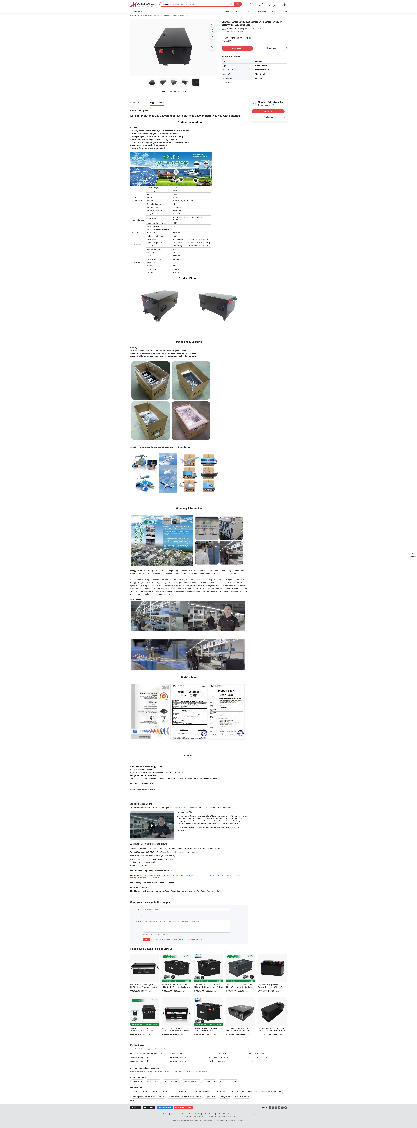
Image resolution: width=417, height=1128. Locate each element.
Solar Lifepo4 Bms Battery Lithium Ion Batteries (148, 1097)
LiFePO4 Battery (174, 875)
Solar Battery (185, 875)
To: (141, 916)
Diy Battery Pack (209, 1081)
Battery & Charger (153, 1081)
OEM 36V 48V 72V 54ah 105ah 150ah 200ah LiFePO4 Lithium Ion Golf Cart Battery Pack (239, 987)
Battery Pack (184, 16)
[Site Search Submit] (238, 4)
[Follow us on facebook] (270, 1107)
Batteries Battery (219, 1091)
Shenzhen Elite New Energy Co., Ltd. (239, 29)
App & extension (260, 11)
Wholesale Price (221, 1114)
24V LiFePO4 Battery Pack (178, 1057)
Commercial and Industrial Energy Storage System (147, 1053)
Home (132, 16)
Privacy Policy (242, 1120)
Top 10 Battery (210, 1097)
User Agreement (220, 1120)
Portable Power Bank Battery (218, 1061)
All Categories (137, 11)
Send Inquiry (237, 48)
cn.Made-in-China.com (229, 1116)
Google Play (149, 1107)
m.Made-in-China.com (213, 1116)
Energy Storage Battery (199, 875)
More (132, 1101)
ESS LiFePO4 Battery (176, 1053)
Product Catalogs (161, 1049)
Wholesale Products (208, 1114)
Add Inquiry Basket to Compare (174, 91)
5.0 (261, 105)
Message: (139, 921)
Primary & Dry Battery (171, 1081)
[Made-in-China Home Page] (142, 4)
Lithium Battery (148, 875)
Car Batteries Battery (237, 1091)
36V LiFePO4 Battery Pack (217, 1057)
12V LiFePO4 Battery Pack (139, 1057)
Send (146, 939)
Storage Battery (137, 1081)
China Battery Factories (140, 1091)
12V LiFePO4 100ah (153, 878)
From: (140, 910)
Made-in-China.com (199, 1116)
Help (247, 11)
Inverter (250, 1061)
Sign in (284, 6)
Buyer (237, 11)
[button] (231, 4)
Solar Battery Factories (160, 1091)
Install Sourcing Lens (184, 1107)
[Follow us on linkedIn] (285, 1107)
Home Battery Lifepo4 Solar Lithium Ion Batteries (264, 1091)
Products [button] (165, 4)
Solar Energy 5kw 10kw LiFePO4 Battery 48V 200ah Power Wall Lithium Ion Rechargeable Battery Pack (239, 1030)
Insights (254, 1114)
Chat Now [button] (272, 48)
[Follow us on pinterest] (282, 1107)
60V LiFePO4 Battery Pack (139, 1061)
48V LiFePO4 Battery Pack (256, 1057)
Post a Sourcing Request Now (190, 939)
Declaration (231, 1120)
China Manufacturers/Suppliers (191, 1114)
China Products (175, 1114)
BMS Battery (227, 875)
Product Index (246, 1114)
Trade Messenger (165, 1107)
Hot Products (164, 1114)
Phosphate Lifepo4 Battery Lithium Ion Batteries (185, 1097)
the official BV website (180, 807)
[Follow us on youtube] (279, 1107)
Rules (285, 11)
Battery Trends (225, 1097)
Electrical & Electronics (144, 16)
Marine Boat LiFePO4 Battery (257, 1053)
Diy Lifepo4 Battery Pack (191, 1081)
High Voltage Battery (215, 875)
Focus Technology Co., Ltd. (193, 1120)
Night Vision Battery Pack (228, 1081)
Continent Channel (233, 1114)
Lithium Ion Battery (161, 875)
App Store (135, 1107)
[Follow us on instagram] (276, 1107)
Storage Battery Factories (200, 1091)
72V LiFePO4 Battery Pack (178, 1061)
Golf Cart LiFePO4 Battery (217, 1053)
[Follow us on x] (273, 1107)
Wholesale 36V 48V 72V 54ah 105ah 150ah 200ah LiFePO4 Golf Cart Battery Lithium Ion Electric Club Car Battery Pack (176, 987)
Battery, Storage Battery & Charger (165, 16)
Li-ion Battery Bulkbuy (241, 1097)
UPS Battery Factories (179, 1091)
